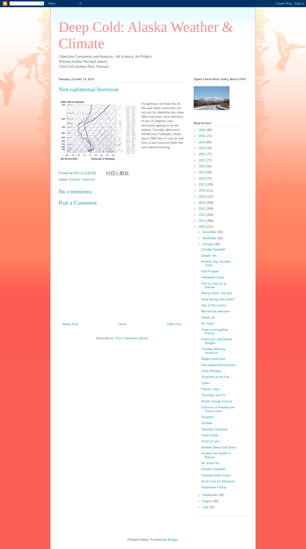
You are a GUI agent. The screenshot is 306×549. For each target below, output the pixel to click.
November (210, 238)
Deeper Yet (209, 255)
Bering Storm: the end (216, 293)
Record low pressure (215, 311)
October (208, 244)
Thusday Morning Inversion (213, 351)
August (207, 501)
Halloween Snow (212, 277)
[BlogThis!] (112, 173)
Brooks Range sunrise (216, 401)
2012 (202, 215)
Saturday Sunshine (214, 429)
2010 (202, 227)
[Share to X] (117, 173)
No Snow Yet (210, 463)
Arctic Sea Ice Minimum (218, 481)
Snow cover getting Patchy (214, 331)
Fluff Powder (210, 271)
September (210, 495)
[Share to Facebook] (122, 173)
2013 (202, 208)
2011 (202, 221)
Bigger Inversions (213, 359)
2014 (202, 202)
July (205, 507)
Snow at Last (210, 441)
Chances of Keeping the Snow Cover (218, 409)
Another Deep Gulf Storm (218, 447)
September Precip (213, 487)
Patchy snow (210, 389)
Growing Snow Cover (215, 475)
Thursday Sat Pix (213, 395)
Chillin (205, 383)
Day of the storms (213, 305)
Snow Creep (209, 435)
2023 (202, 148)
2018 (202, 178)
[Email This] (108, 173)
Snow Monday (211, 371)
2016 (202, 190)
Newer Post (70, 324)
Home (123, 324)
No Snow (207, 323)
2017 (202, 184)
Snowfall (207, 417)
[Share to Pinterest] (126, 173)
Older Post (174, 324)
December (210, 232)
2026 (202, 130)
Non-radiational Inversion (218, 365)
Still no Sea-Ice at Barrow (213, 285)
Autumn (74, 179)
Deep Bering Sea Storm (217, 299)
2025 (202, 136)
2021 (202, 160)
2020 (202, 166)
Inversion (88, 179)
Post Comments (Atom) (131, 338)
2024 (202, 142)
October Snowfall (213, 249)
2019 (202, 172)
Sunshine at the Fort (215, 377)
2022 (202, 154)
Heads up (207, 317)
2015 (202, 196)
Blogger (173, 539)
